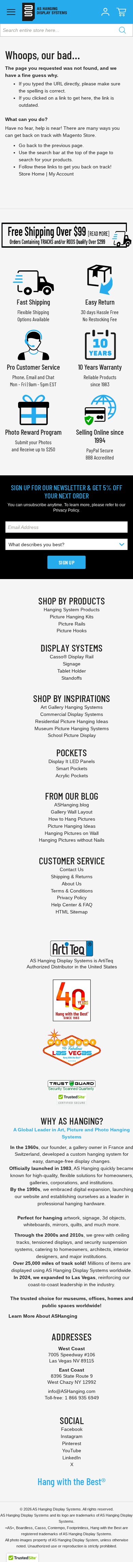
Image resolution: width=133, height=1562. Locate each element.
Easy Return (100, 301)
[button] (105, 12)
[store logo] (44, 12)
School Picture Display (72, 735)
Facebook (72, 1429)
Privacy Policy (66, 510)
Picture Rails (71, 623)
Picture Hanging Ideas (71, 826)
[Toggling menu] (11, 12)
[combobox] (66, 30)
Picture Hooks (72, 630)
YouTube (71, 1450)
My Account (61, 174)
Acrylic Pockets (72, 775)
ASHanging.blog (71, 804)
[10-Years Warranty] (99, 344)
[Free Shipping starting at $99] (66, 235)
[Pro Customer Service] (33, 344)
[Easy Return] (99, 279)
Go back (28, 145)
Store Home (32, 174)
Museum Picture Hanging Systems (71, 728)
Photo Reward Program (33, 432)
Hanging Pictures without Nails (71, 840)
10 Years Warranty (100, 367)
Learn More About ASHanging (43, 1316)
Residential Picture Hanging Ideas (71, 721)
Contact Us (72, 869)
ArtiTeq (105, 960)
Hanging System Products (72, 609)
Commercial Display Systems (71, 714)
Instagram (72, 1436)
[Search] (122, 30)
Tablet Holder (71, 671)
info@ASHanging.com (71, 1391)
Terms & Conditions (72, 890)
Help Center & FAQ (71, 904)
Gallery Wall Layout (71, 812)
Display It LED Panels (71, 761)
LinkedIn (71, 1457)
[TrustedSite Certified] (71, 1099)
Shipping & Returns (71, 876)
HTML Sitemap (72, 911)
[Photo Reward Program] (33, 409)
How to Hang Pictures (71, 819)
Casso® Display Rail (71, 656)
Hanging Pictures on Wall (72, 833)
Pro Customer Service (33, 367)
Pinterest (71, 1443)
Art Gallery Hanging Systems (72, 707)
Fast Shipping (33, 301)
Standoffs (71, 678)
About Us (72, 883)
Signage (71, 663)
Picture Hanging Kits (71, 616)
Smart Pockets (71, 768)
